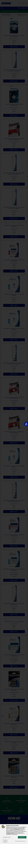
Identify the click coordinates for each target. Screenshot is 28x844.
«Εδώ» (16, 833)
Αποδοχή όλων (22, 837)
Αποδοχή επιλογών (6, 837)
